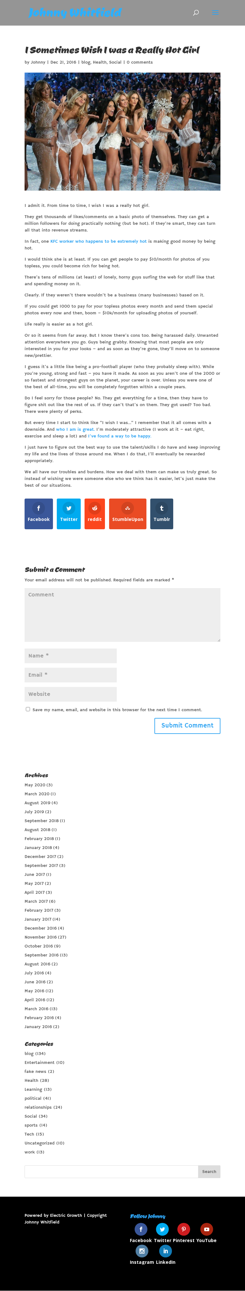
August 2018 (37, 830)
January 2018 (38, 848)
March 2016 (36, 1009)
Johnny (38, 62)
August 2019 (37, 803)
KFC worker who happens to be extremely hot (98, 241)
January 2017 (38, 919)
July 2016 (34, 973)
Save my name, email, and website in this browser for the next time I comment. (117, 710)
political (33, 1098)
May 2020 (35, 785)
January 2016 (38, 1027)
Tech (29, 1134)
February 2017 (39, 910)
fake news (35, 1072)
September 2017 (41, 866)
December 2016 (41, 928)
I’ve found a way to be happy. (119, 436)
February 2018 (39, 839)
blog (85, 62)
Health (100, 62)
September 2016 (42, 955)
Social (115, 62)
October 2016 (39, 946)
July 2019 (34, 812)
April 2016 (35, 1000)
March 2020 (37, 794)
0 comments (140, 62)
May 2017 (34, 883)
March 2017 (36, 901)
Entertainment (40, 1063)
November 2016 (41, 937)
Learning (33, 1089)
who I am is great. (75, 429)
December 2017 (40, 857)
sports (31, 1125)
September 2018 (42, 821)
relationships (38, 1107)
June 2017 (35, 875)
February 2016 (39, 1018)
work (30, 1152)
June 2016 (35, 982)
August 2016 (37, 964)
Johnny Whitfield (42, 1222)
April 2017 (35, 892)
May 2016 (34, 991)
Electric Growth (66, 1215)
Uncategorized (40, 1143)
